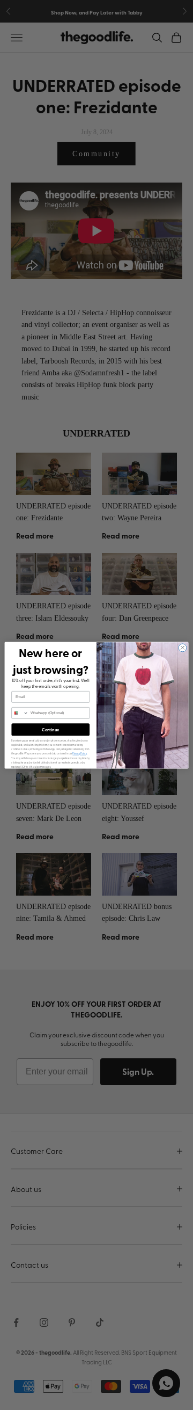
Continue (50, 729)
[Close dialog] (183, 647)
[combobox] (20, 712)
